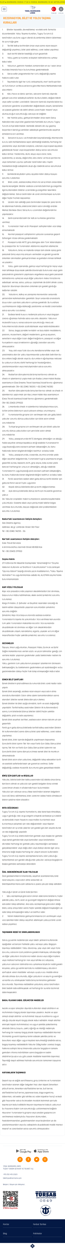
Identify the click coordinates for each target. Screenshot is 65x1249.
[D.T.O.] (46, 1210)
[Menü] (4, 9)
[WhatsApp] (45, 1159)
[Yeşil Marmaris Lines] (32, 10)
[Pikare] (32, 1246)
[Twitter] (36, 1159)
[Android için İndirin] (23, 1151)
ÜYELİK (60, 13)
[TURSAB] (46, 1196)
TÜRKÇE (54, 13)
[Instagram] (20, 1159)
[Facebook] (28, 1159)
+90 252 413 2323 (10, 1174)
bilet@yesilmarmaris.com (12, 1178)
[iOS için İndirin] (41, 1151)
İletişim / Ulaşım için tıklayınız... (14, 1185)
